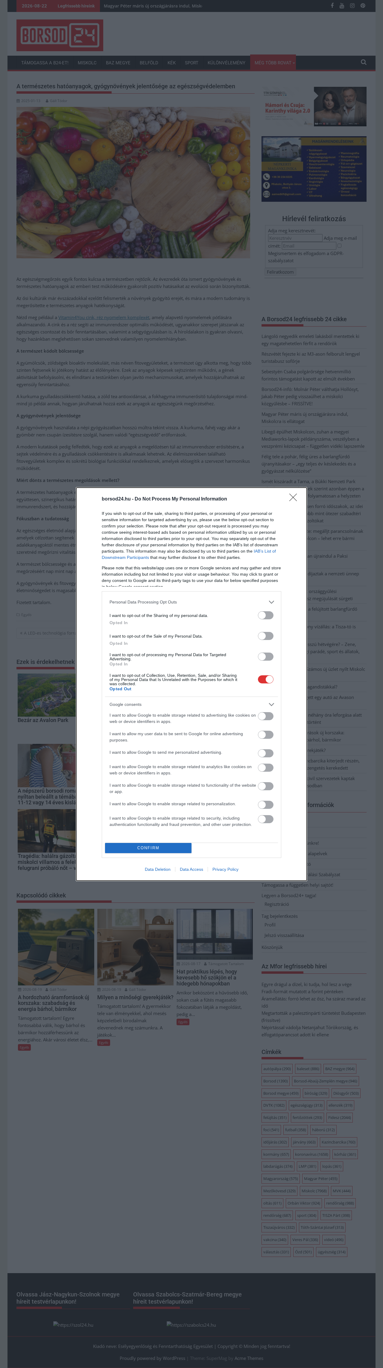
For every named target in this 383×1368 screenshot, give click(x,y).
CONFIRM (148, 848)
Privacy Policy (225, 869)
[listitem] (191, 602)
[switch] (265, 615)
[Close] (295, 499)
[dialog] (191, 684)
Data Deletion (158, 869)
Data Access (191, 869)
